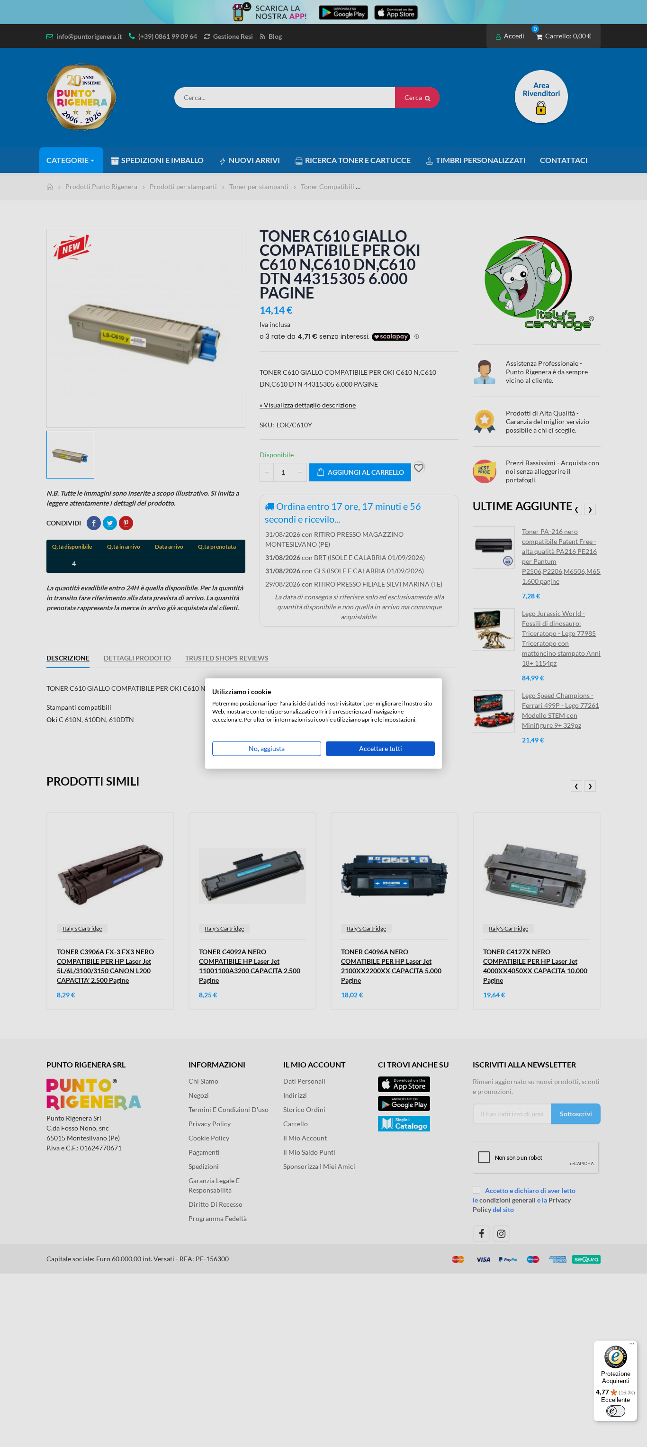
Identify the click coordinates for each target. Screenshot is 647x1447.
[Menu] (632, 1346)
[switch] (615, 1411)
